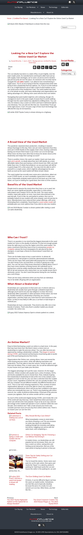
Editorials (64, 7)
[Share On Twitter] (38, 67)
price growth (16, 161)
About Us (50, 12)
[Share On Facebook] (34, 67)
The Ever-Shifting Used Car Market (38, 476)
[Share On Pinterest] (50, 67)
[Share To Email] (54, 67)
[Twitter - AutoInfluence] (74, 2)
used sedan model (46, 202)
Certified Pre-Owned (50, 61)
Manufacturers (36, 12)
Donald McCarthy (16, 61)
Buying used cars (38, 61)
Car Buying (18, 7)
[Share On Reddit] (46, 67)
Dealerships (32, 62)
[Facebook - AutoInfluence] (69, 2)
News (43, 7)
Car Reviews (30, 7)
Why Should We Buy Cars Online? (38, 416)
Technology (53, 7)
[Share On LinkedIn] (42, 67)
